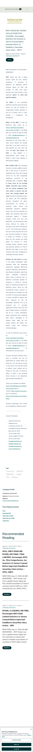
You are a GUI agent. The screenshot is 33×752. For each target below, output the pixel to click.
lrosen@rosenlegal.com (15, 441)
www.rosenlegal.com (14, 449)
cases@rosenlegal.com (12, 138)
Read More (7, 594)
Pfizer (8, 477)
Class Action (15, 477)
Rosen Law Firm (10, 471)
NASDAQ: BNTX (10, 474)
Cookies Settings (16, 739)
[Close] (31, 729)
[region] (16, 739)
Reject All (16, 744)
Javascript (6, 520)
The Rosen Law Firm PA (12, 56)
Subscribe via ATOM (8, 518)
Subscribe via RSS (8, 516)
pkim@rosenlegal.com (18, 135)
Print (4, 511)
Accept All (16, 749)
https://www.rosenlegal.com (11, 500)
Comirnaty (18, 474)
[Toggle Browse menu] (27, 9)
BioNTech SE (20, 471)
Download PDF (7, 513)
